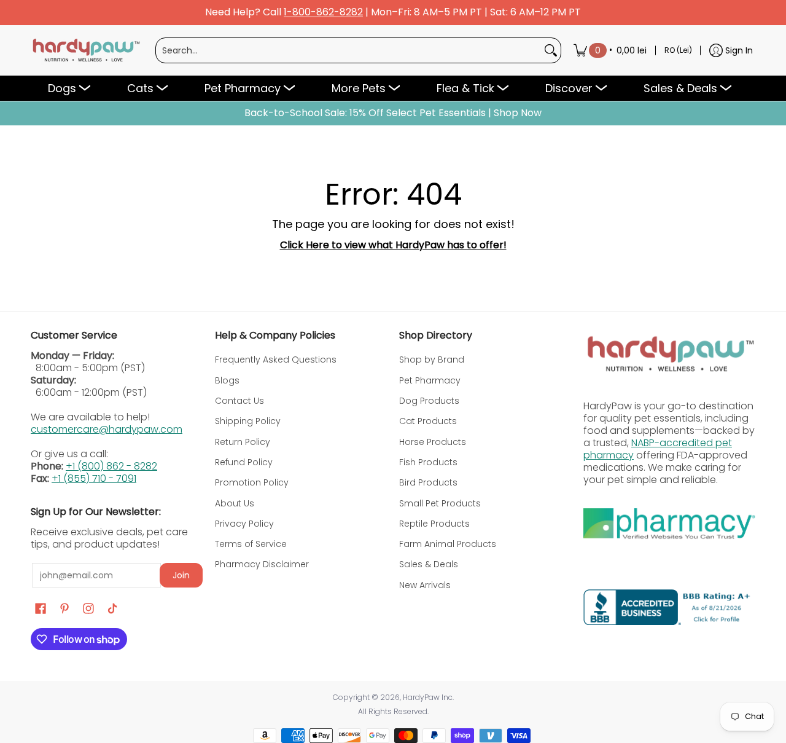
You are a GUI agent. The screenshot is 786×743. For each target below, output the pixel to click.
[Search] (551, 50)
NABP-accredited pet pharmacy (657, 449)
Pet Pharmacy (430, 380)
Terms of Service (251, 544)
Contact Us (239, 401)
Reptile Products (434, 523)
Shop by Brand (431, 359)
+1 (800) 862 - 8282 (111, 466)
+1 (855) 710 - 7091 (94, 478)
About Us (234, 503)
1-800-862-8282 (323, 12)
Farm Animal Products (447, 544)
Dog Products (429, 401)
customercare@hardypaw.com (106, 429)
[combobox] (348, 50)
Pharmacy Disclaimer (262, 564)
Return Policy (242, 442)
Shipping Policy (248, 421)
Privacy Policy (244, 523)
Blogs (227, 380)
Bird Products (428, 482)
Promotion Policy (252, 482)
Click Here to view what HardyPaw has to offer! (393, 245)
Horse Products (432, 442)
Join (181, 575)
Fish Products (428, 462)
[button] (40, 608)
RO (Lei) (678, 50)
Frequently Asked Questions (276, 359)
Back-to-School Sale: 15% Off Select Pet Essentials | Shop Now (393, 113)
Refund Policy (244, 462)
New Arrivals (425, 585)
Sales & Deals (428, 564)
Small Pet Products (440, 503)
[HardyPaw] (85, 50)
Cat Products (428, 421)
